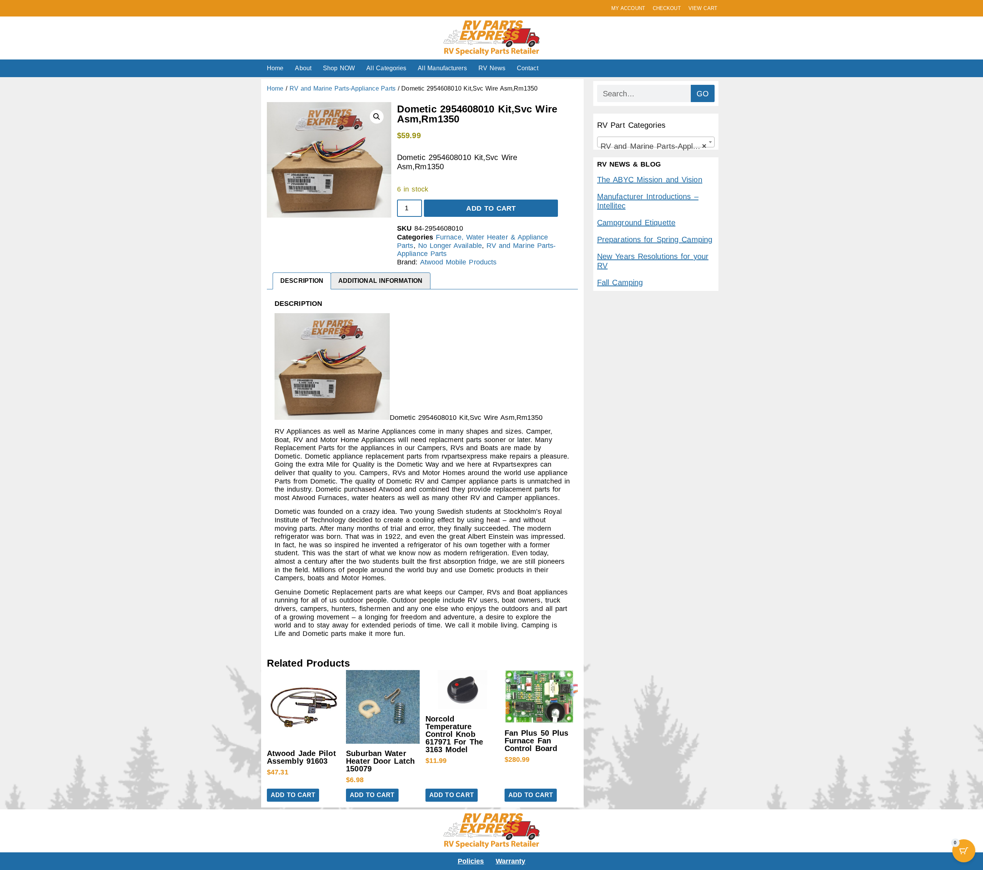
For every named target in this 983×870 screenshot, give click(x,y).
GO (703, 93)
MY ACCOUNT (628, 8)
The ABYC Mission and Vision (649, 179)
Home (275, 68)
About (303, 68)
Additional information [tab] (380, 280)
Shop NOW (339, 68)
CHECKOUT (667, 8)
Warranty (511, 861)
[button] (377, 117)
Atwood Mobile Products (458, 262)
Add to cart (491, 208)
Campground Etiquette (636, 222)
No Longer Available (450, 245)
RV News (491, 68)
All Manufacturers (442, 68)
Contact (527, 68)
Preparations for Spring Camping (654, 239)
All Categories (386, 68)
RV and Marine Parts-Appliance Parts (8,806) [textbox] (657, 146)
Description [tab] (301, 280)
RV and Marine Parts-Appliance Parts (343, 88)
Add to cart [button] (293, 795)
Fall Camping (620, 282)
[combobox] (656, 142)
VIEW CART (702, 8)
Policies (471, 861)
